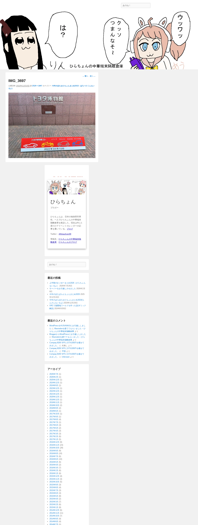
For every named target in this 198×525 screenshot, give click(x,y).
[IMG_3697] (51, 157)
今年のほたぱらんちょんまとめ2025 (64, 294)
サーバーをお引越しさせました (62, 288)
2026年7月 (53, 374)
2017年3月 (53, 434)
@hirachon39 (65, 234)
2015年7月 (53, 490)
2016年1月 (53, 473)
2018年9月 (53, 408)
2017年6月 (53, 425)
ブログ (70, 229)
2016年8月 (53, 453)
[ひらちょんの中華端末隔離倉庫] (99, 40)
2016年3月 (53, 468)
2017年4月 (53, 431)
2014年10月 (54, 516)
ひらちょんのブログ (68, 242)
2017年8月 (53, 419)
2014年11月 (54, 513)
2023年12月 (54, 388)
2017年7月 (53, 422)
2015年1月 (53, 507)
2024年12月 (54, 383)
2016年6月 (53, 459)
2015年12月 (54, 476)
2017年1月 (53, 439)
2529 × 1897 (37, 86)
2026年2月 (53, 377)
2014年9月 (53, 519)
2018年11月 (54, 402)
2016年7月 (53, 456)
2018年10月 (54, 405)
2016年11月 (54, 445)
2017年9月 (53, 417)
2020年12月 (54, 397)
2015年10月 (54, 482)
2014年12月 (54, 510)
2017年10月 (54, 414)
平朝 (64, 351)
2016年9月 (53, 451)
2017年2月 (53, 436)
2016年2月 (53, 470)
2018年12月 (54, 400)
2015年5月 (53, 496)
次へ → (93, 76)
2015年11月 (54, 479)
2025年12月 (54, 380)
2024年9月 (53, 385)
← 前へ (85, 76)
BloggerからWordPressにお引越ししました (67, 334)
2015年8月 (53, 487)
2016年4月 (53, 465)
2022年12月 (54, 391)
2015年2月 (53, 504)
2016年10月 (54, 448)
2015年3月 (53, 502)
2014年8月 (53, 521)
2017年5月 (53, 428)
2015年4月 (53, 499)
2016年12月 (54, 442)
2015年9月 (53, 485)
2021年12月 (54, 394)
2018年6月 (53, 411)
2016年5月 (53, 462)
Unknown (66, 357)
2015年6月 (53, 493)
